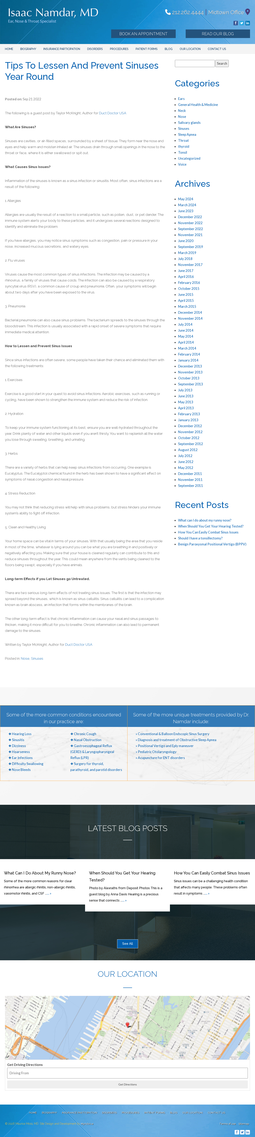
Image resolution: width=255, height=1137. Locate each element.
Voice (182, 164)
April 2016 (186, 276)
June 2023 (185, 211)
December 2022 (190, 217)
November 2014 (190, 318)
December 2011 (190, 474)
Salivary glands (189, 122)
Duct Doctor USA (112, 113)
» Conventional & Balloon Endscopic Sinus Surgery (172, 734)
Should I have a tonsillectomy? (200, 538)
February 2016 (189, 282)
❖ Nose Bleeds (19, 770)
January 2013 (188, 420)
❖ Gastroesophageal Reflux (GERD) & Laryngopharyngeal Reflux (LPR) (92, 752)
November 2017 (190, 265)
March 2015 (187, 306)
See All (127, 944)
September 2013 (190, 384)
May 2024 (185, 199)
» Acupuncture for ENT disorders (160, 758)
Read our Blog (218, 33)
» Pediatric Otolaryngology (156, 752)
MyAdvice (87, 1123)
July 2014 (185, 324)
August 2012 (188, 450)
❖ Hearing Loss (19, 734)
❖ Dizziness (17, 746)
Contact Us (217, 49)
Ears (181, 99)
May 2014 (185, 336)
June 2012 (185, 462)
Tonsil (182, 152)
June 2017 (185, 271)
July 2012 (185, 456)
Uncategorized (189, 158)
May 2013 (185, 402)
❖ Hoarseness (19, 752)
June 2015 (185, 294)
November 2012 (190, 432)
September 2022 (190, 229)
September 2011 (190, 486)
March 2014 (187, 348)
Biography (28, 49)
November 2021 (190, 235)
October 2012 (188, 438)
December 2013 (190, 366)
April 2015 (186, 300)
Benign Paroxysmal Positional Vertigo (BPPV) (212, 544)
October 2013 (188, 378)
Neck (182, 110)
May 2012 (185, 468)
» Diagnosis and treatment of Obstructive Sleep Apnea (176, 740)
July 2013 (185, 390)
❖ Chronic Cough (83, 734)
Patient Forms (147, 49)
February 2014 (189, 354)
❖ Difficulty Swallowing (25, 764)
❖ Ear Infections (20, 758)
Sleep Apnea (187, 134)
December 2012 (190, 426)
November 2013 (190, 372)
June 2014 (185, 330)
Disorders (95, 49)
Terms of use (227, 1123)
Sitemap (243, 1123)
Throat (183, 140)
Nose (25, 658)
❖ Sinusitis (16, 740)
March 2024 (187, 205)
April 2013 (186, 408)
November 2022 (190, 223)
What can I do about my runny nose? (204, 520)
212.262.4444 (187, 12)
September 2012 (190, 444)
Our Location (190, 49)
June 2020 (185, 241)
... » (49, 893)
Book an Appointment (143, 33)
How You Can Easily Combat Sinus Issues (208, 532)
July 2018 (185, 259)
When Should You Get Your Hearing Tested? (210, 526)
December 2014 (190, 312)
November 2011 (190, 480)
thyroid (183, 146)
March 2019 (187, 253)
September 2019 (190, 247)
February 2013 (189, 414)
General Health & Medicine (198, 105)
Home (9, 49)
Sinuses (37, 658)
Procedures (119, 49)
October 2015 (188, 288)
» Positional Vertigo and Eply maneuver (165, 746)
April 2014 (186, 342)
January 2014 (188, 360)
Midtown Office (226, 12)
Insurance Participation (61, 49)
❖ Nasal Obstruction (85, 740)
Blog (169, 49)
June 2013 (185, 396)
